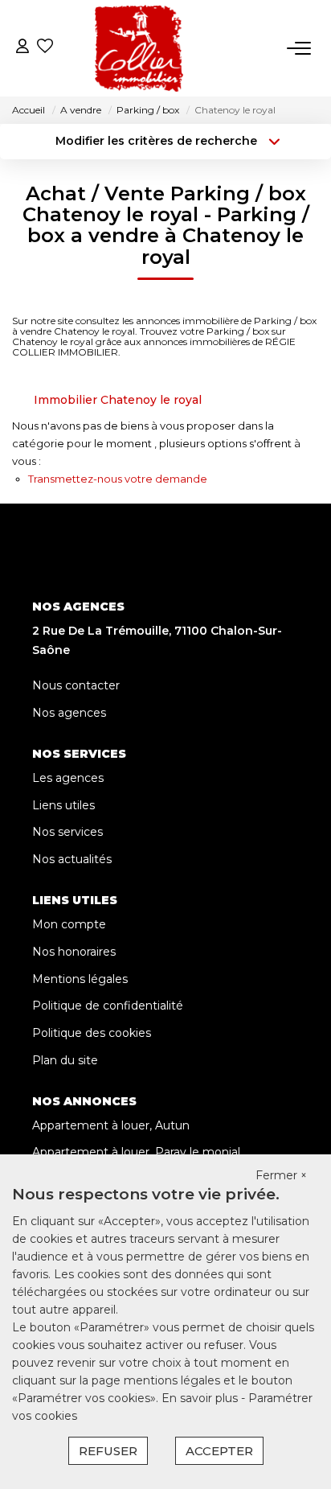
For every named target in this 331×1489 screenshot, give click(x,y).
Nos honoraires (74, 951)
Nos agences (69, 712)
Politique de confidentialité (107, 1005)
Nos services (67, 832)
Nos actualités (72, 859)
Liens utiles (63, 805)
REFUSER (108, 1450)
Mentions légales (80, 979)
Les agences (68, 778)
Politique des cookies (91, 1033)
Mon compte (69, 924)
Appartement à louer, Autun (111, 1125)
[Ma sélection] (45, 48)
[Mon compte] (22, 48)
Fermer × (281, 1175)
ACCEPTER (219, 1450)
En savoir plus (201, 1398)
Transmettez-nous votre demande (117, 478)
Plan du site (65, 1060)
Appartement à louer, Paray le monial (136, 1152)
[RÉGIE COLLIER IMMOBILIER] (139, 48)
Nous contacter (76, 685)
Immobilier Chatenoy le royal (118, 400)
